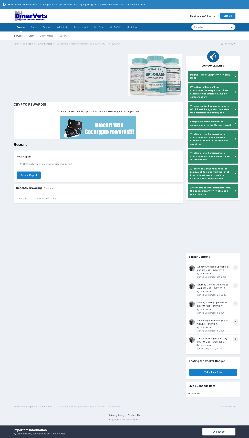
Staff (31, 35)
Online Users (46, 35)
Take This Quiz (213, 372)
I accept (220, 431)
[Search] (231, 27)
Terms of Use (58, 433)
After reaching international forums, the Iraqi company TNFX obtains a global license (210, 191)
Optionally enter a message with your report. (47, 164)
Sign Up (228, 15)
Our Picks (99, 27)
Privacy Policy (117, 415)
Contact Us (134, 415)
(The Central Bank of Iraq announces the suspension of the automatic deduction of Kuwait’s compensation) (209, 92)
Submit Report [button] (28, 175)
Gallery (63, 35)
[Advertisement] (42, 74)
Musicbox (132, 27)
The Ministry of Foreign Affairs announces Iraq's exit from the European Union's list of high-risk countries (209, 139)
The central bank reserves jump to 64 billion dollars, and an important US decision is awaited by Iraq (210, 109)
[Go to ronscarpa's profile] (192, 268)
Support (47, 27)
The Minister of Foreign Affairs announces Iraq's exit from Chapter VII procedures (210, 156)
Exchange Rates (194, 393)
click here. (139, 4)
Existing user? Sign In (203, 16)
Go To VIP (115, 27)
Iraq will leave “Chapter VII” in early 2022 (210, 76)
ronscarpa (205, 273)
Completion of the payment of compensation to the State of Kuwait (210, 123)
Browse (21, 27)
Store (34, 27)
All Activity (62, 27)
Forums (18, 35)
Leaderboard (81, 27)
